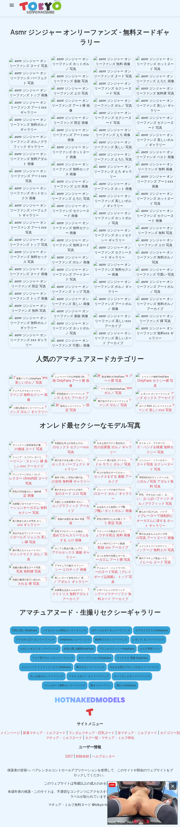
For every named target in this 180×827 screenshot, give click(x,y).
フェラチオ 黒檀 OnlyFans (132, 657)
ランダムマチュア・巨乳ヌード (92, 733)
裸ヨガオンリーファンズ (90, 667)
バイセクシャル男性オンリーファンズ (64, 630)
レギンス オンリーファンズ (148, 639)
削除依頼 (82, 756)
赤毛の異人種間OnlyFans (79, 648)
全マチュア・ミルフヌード (137, 733)
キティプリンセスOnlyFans (95, 657)
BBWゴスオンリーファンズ (111, 639)
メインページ (10, 733)
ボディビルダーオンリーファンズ (110, 630)
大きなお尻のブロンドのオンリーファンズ (134, 667)
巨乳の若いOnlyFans (24, 630)
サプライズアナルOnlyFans (151, 630)
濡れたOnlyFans (126, 685)
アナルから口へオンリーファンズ (35, 639)
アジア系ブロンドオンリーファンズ (52, 657)
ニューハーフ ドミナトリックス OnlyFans (46, 667)
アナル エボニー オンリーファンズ (89, 676)
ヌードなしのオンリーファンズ (132, 676)
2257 (69, 756)
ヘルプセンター (103, 756)
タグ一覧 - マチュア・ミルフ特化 (109, 738)
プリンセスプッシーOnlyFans (117, 648)
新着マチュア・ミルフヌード (44, 733)
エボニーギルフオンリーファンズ (39, 648)
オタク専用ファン (150, 648)
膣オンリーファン (100, 685)
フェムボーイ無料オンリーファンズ (64, 685)
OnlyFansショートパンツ (75, 639)
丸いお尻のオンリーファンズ (47, 676)
